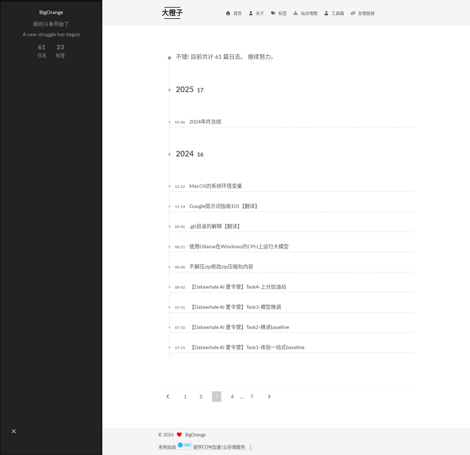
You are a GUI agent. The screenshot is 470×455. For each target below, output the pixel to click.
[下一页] (269, 396)
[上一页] (167, 396)
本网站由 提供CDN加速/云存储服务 (202, 447)
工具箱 (338, 14)
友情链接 (366, 14)
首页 (237, 14)
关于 (260, 14)
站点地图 (309, 14)
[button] (14, 431)
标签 (282, 14)
